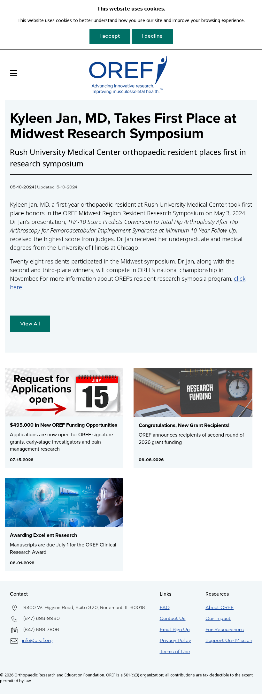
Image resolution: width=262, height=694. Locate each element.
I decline (152, 36)
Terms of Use (175, 651)
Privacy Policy (175, 640)
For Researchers (224, 629)
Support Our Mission (228, 640)
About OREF (219, 607)
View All (30, 323)
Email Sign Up (175, 629)
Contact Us (173, 618)
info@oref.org (37, 640)
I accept (109, 36)
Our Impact (218, 618)
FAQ (165, 607)
